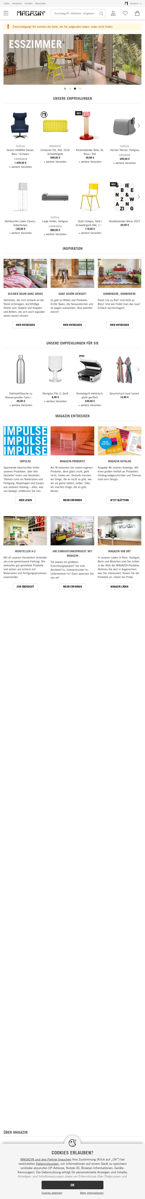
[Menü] (6, 13)
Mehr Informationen (91, 1192)
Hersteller (17, 3)
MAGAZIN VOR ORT (119, 551)
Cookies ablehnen (52, 1192)
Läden (7, 3)
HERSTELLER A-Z (25, 551)
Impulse (25, 461)
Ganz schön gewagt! (72, 294)
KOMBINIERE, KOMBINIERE (119, 294)
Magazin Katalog (119, 461)
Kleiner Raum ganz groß (25, 294)
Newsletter (40, 3)
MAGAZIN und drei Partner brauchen (45, 1159)
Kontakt (29, 3)
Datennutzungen (47, 1164)
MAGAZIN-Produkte (72, 461)
